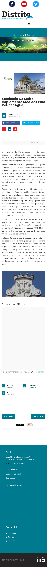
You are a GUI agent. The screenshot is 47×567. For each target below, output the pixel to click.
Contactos (10, 478)
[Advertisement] (26, 505)
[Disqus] (23, 338)
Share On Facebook (12, 123)
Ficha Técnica (11, 470)
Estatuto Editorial (13, 474)
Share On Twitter (33, 123)
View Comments (39, 143)
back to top (39, 372)
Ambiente (32, 387)
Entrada (20, 40)
